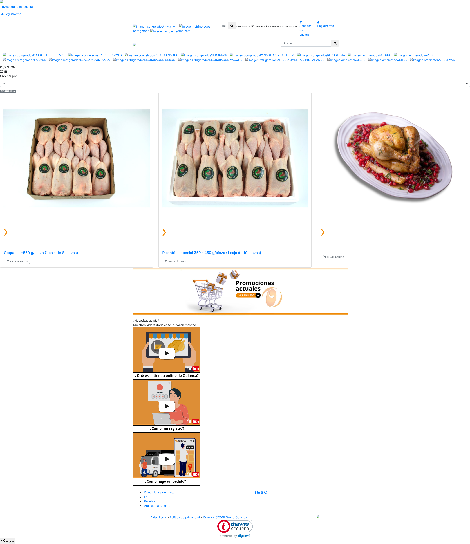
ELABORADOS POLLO (95, 60)
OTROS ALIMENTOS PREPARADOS (300, 60)
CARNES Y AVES (110, 55)
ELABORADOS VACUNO (226, 60)
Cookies (208, 517)
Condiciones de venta (158, 492)
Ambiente (183, 31)
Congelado (171, 26)
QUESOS (385, 55)
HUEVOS (40, 60)
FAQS (147, 497)
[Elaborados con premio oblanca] (240, 291)
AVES (429, 55)
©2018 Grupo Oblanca (231, 517)
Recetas (149, 501)
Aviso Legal (159, 517)
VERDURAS (219, 55)
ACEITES (401, 60)
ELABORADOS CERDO (159, 60)
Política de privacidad (185, 517)
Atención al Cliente (156, 505)
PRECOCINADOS (166, 55)
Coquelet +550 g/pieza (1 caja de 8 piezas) (41, 253)
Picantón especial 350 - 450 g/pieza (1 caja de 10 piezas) (211, 253)
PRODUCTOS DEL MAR (49, 55)
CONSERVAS (446, 60)
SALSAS (359, 60)
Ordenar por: (9, 76)
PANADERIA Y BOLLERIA (277, 55)
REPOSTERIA (336, 55)
